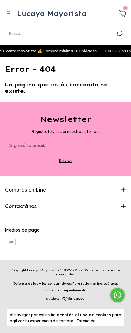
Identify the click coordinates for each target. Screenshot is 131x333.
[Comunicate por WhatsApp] (117, 295)
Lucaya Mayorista (51, 13)
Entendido (86, 320)
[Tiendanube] (66, 299)
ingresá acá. (107, 284)
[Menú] (10, 15)
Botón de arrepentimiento (65, 290)
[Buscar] (119, 33)
